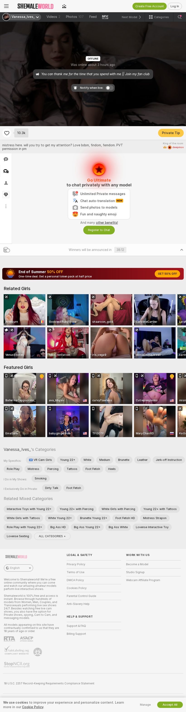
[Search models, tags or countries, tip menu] (179, 17)
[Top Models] (64, 6)
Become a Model (137, 564)
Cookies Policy (77, 588)
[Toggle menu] (6, 6)
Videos (53, 17)
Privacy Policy (76, 564)
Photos (75, 17)
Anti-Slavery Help (78, 604)
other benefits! (107, 222)
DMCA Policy (75, 580)
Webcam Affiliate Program (143, 580)
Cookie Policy (32, 707)
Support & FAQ (76, 626)
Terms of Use (75, 572)
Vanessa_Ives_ (17, 449)
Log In (175, 6)
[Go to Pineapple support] (38, 652)
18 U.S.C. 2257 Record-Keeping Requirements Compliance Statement (49, 683)
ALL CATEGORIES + (52, 536)
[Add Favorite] (6, 132)
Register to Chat (99, 230)
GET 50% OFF (167, 273)
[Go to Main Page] (35, 6)
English (15, 568)
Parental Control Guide (81, 596)
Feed (93, 17)
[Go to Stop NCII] (17, 664)
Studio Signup (135, 572)
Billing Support (76, 633)
